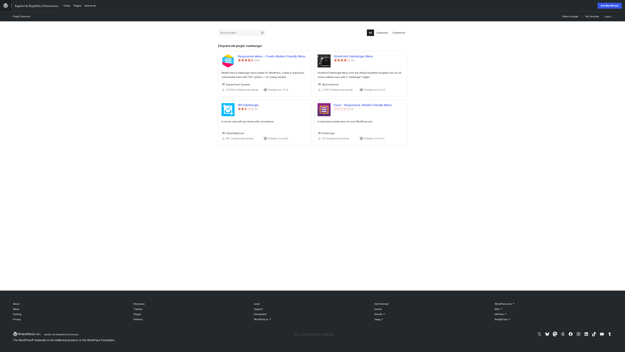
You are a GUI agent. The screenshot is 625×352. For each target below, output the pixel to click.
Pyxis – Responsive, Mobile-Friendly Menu (363, 105)
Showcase (139, 303)
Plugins (137, 314)
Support (258, 309)
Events (378, 309)
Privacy (17, 319)
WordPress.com (504, 303)
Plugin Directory (21, 16)
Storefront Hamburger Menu (353, 56)
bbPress (501, 314)
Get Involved (381, 303)
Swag (378, 319)
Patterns (138, 319)
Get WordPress (610, 5)
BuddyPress (503, 319)
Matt (498, 309)
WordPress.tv (262, 319)
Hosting (17, 314)
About (16, 303)
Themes (137, 309)
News (16, 309)
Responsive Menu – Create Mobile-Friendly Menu (271, 56)
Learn (257, 303)
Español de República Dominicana (61, 334)
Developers (260, 314)
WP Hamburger (248, 105)
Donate (379, 314)
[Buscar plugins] (262, 32)
